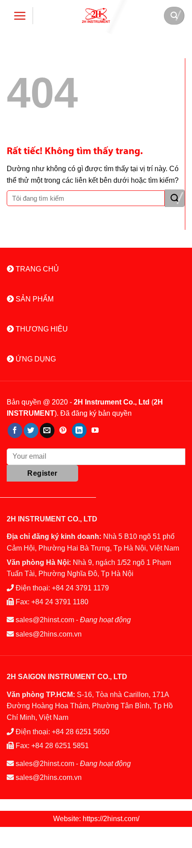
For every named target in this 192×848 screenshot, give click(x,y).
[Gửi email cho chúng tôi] (47, 430)
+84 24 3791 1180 (59, 602)
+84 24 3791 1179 (80, 588)
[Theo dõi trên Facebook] (15, 430)
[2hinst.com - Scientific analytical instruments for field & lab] (96, 15)
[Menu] (20, 15)
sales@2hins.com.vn (49, 634)
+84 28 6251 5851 (60, 745)
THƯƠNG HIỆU (41, 329)
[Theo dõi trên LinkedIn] (79, 430)
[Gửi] (175, 198)
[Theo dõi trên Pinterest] (63, 430)
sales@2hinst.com (45, 620)
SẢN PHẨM (34, 299)
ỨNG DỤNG (35, 359)
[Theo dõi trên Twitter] (31, 430)
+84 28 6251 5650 (80, 732)
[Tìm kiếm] (174, 16)
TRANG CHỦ (36, 269)
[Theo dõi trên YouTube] (95, 430)
